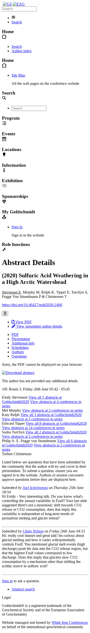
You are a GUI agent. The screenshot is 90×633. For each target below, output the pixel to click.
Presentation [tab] (21, 339)
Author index (22, 51)
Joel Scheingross (35, 488)
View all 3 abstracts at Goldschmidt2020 (51, 415)
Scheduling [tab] (20, 347)
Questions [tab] (19, 356)
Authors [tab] (18, 352)
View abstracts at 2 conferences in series (52, 410)
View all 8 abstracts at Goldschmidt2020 (56, 423)
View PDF (23, 322)
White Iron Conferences (70, 622)
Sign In (17, 227)
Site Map (18, 75)
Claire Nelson (33, 531)
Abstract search (23, 589)
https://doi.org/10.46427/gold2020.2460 (32, 305)
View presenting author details (38, 326)
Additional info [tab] (23, 343)
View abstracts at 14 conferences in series (33, 428)
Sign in (7, 581)
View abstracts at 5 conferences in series (32, 419)
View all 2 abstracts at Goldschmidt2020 (56, 432)
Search (17, 22)
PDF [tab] (15, 334)
